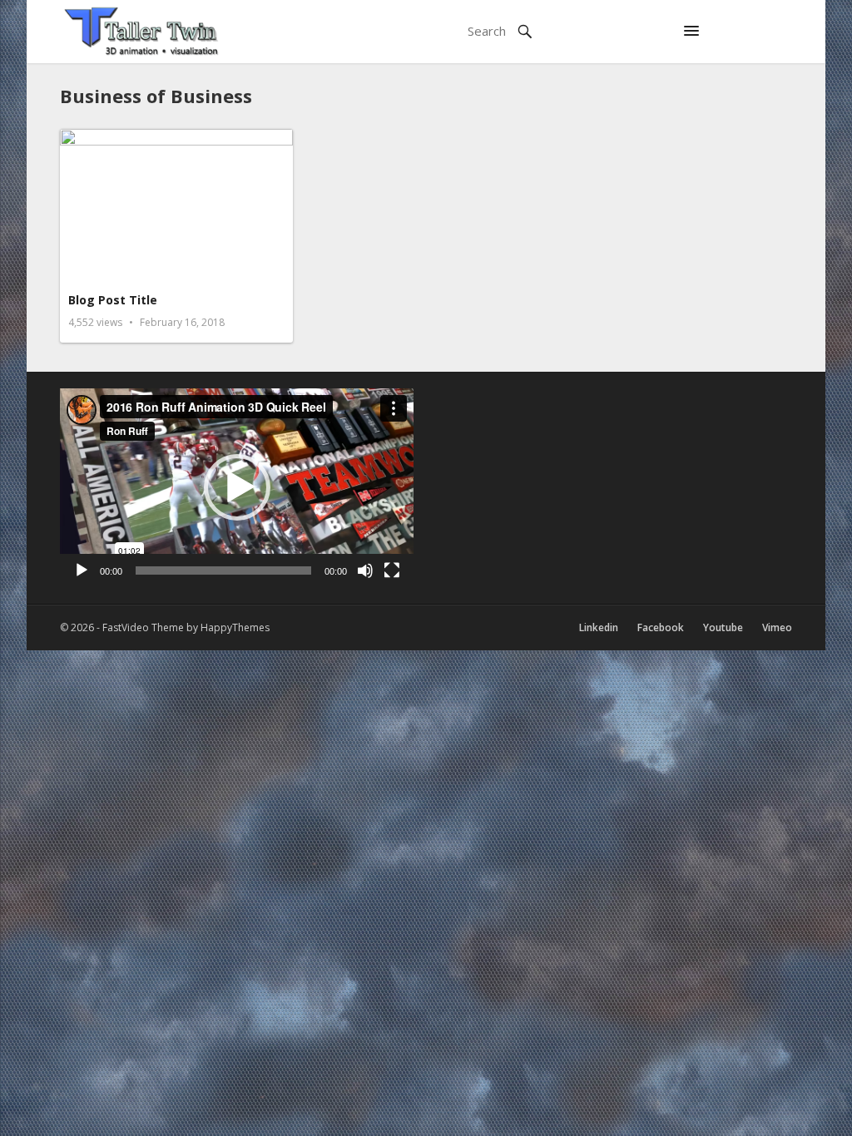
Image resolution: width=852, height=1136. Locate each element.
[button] (691, 31)
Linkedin (598, 627)
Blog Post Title (112, 300)
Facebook (660, 627)
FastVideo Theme (143, 627)
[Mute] (365, 570)
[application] (237, 487)
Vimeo (777, 627)
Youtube (723, 627)
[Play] (81, 570)
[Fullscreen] (392, 570)
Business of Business (156, 95)
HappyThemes (235, 627)
